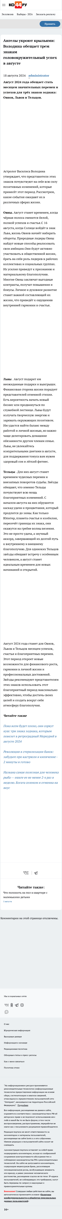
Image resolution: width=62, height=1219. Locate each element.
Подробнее (23, 1105)
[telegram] (37, 872)
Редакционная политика (15, 1049)
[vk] (26, 872)
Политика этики (11, 1067)
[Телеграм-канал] (16, 1005)
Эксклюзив (7, 14)
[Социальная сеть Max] (6, 1011)
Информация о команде (15, 1042)
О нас (6, 1024)
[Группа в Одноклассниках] (11, 1005)
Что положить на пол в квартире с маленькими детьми (25, 897)
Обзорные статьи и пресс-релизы (20, 1055)
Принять (50, 23)
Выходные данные (13, 1036)
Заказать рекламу (45, 14)
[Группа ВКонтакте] (6, 1005)
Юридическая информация (17, 1030)
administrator (38, 75)
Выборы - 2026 (25, 14)
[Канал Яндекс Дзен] (22, 1005)
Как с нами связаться (14, 1061)
